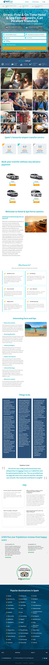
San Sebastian (36, 636)
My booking (17, 652)
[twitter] (44, 658)
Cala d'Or (10, 602)
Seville (9, 639)
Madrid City (10, 619)
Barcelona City (11, 599)
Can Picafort (11, 605)
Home (3, 652)
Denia (21, 608)
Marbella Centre (37, 619)
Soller (34, 639)
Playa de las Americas (35, 626)
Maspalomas (11, 622)
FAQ (46, 652)
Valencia (35, 642)
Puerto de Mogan (24, 633)
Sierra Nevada (23, 639)
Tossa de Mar (23, 642)
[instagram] (46, 658)
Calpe (34, 602)
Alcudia (9, 596)
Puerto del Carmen (37, 633)
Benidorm (35, 599)
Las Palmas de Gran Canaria (37, 612)
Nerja (34, 622)
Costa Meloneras (37, 605)
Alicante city (23, 596)
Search (24, 48)
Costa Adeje (23, 605)
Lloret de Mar (11, 616)
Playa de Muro (11, 630)
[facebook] (43, 658)
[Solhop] (8, 2)
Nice (9, 626)
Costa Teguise (11, 608)
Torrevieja (10, 642)
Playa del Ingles (24, 630)
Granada (10, 612)
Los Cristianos (23, 616)
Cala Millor (22, 602)
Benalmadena (23, 599)
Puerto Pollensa (11, 636)
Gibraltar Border (37, 608)
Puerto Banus (36, 630)
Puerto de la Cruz (12, 633)
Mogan (22, 622)
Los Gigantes (36, 616)
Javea (21, 612)
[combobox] (13, 34)
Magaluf (22, 619)
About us (33, 652)
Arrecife (35, 596)
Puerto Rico (23, 636)
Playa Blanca (23, 626)
